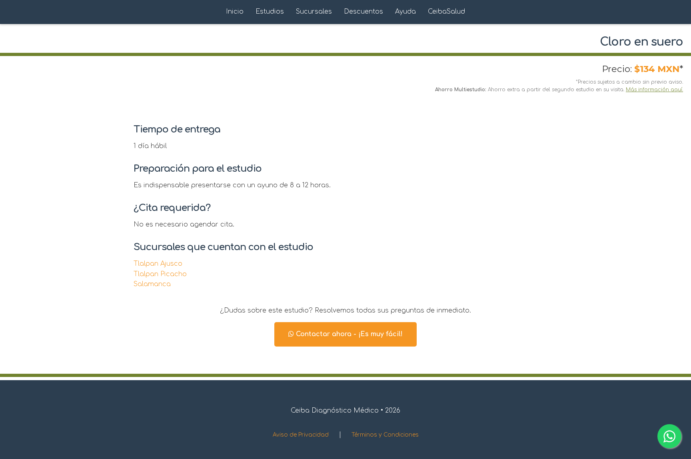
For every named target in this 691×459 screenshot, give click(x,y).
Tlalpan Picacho (160, 274)
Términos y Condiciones (385, 435)
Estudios (270, 11)
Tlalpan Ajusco (158, 263)
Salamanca (152, 284)
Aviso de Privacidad (301, 435)
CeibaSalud (446, 11)
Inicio (235, 11)
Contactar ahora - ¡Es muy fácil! (348, 334)
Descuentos (363, 11)
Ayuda (405, 11)
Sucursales (314, 11)
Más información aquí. (654, 89)
